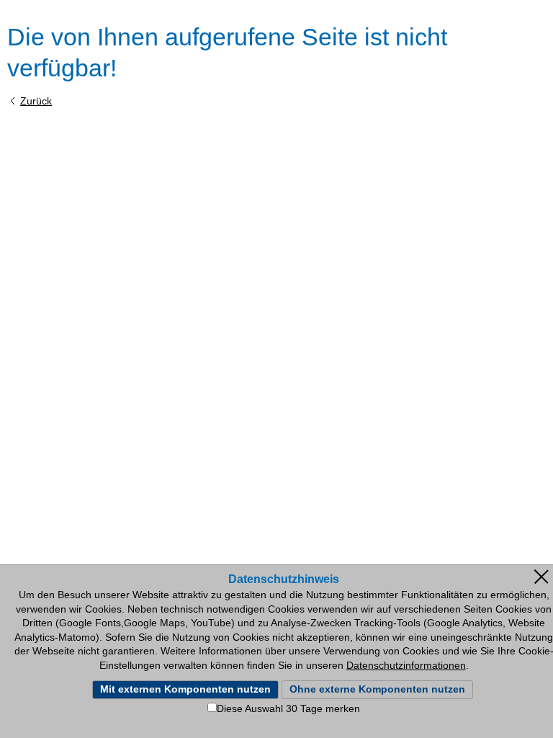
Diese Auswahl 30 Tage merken (288, 708)
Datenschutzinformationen (406, 665)
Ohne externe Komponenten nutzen (377, 689)
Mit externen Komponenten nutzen (185, 689)
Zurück (36, 101)
